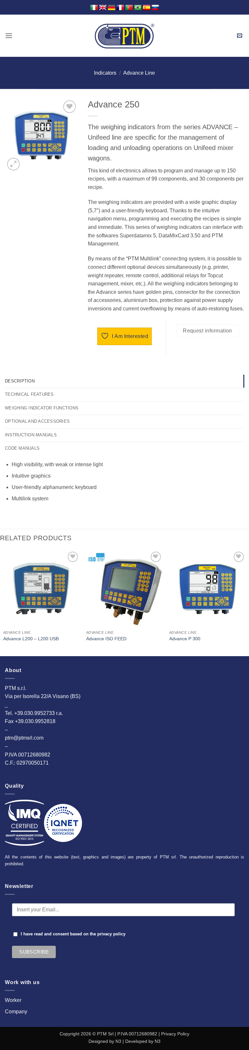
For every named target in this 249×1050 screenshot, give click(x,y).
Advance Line (139, 73)
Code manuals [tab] (22, 448)
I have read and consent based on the (73, 934)
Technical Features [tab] (29, 394)
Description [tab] (20, 381)
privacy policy (111, 934)
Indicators (105, 73)
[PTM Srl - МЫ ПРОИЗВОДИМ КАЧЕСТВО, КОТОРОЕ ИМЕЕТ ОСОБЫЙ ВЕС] (124, 35)
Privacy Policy (175, 1033)
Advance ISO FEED (106, 638)
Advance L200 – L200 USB (31, 638)
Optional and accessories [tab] (37, 421)
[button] (9, 36)
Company (16, 1011)
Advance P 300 (184, 638)
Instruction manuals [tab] (31, 434)
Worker (13, 1000)
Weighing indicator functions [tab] (41, 408)
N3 (118, 1041)
